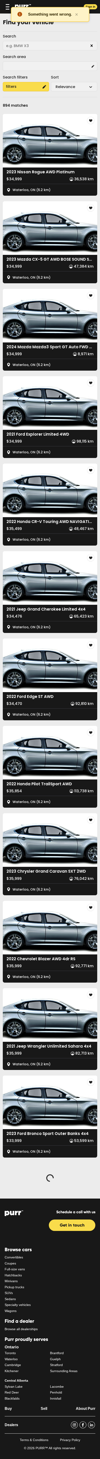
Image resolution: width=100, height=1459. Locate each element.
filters (11, 86)
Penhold (56, 1392)
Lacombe (57, 1386)
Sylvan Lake (14, 1386)
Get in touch (72, 1225)
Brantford (57, 1353)
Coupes (10, 1263)
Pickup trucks (14, 1287)
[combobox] (56, 87)
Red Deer (12, 1392)
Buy (8, 1409)
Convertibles (14, 1257)
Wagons (11, 1311)
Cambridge (13, 1365)
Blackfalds (12, 1398)
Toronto (10, 1353)
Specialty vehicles (18, 1305)
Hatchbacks (13, 1275)
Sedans (10, 1299)
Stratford (56, 1365)
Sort (55, 77)
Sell (44, 1409)
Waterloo (11, 1359)
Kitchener (12, 1371)
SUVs (9, 1293)
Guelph (55, 1359)
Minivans (11, 1281)
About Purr (85, 1409)
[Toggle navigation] (7, 6)
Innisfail (55, 1398)
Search (9, 36)
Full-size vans (15, 1269)
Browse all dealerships (21, 1329)
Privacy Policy (70, 1440)
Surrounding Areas (63, 1371)
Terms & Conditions (34, 1440)
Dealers (11, 1425)
